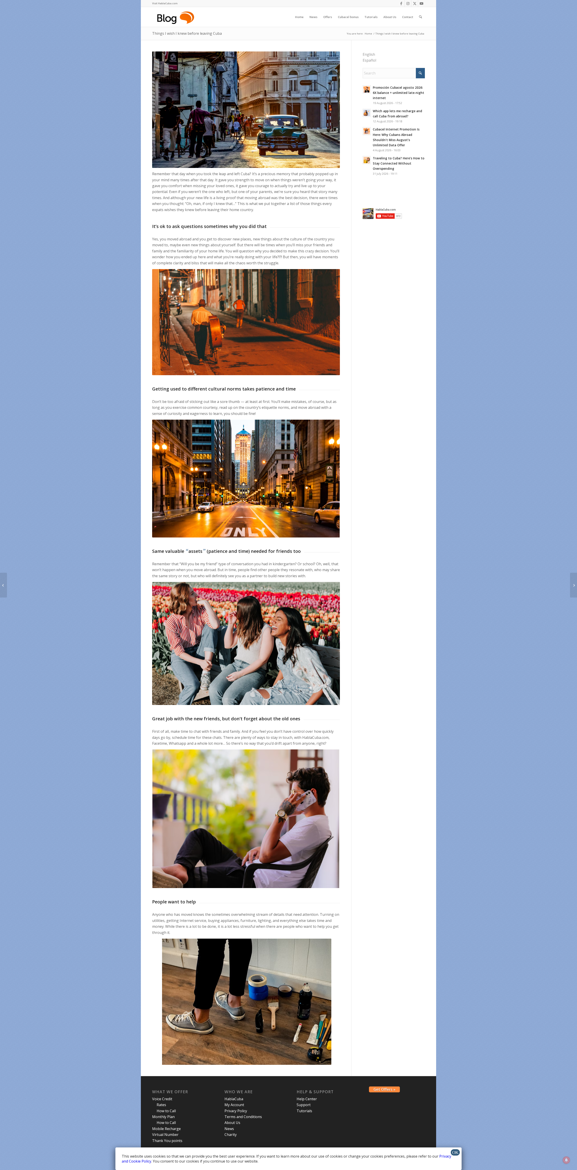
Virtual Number (165, 1134)
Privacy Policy (235, 1110)
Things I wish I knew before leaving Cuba (187, 33)
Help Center (307, 1098)
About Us (232, 1122)
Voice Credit (162, 1098)
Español (369, 60)
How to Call (166, 1110)
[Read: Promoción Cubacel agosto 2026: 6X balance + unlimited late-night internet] (367, 89)
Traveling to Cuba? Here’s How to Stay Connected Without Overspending (398, 163)
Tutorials (304, 1110)
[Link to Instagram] (408, 3)
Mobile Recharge (166, 1128)
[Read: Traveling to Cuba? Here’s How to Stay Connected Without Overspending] (367, 160)
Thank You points (167, 1140)
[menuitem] (165, 3)
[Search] (420, 17)
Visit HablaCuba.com (165, 3)
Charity (230, 1134)
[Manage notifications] (566, 1160)
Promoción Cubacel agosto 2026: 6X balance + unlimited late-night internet (398, 92)
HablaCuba (233, 1098)
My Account (234, 1104)
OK (455, 1152)
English (369, 54)
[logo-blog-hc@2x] (176, 17)
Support (304, 1104)
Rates (161, 1104)
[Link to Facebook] (401, 3)
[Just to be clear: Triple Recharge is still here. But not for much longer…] (573, 585)
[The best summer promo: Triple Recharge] (3, 585)
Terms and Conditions (243, 1116)
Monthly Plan (163, 1116)
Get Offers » (384, 1089)
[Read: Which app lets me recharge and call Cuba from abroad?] (367, 113)
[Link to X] (414, 3)
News (229, 1128)
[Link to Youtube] (421, 3)
